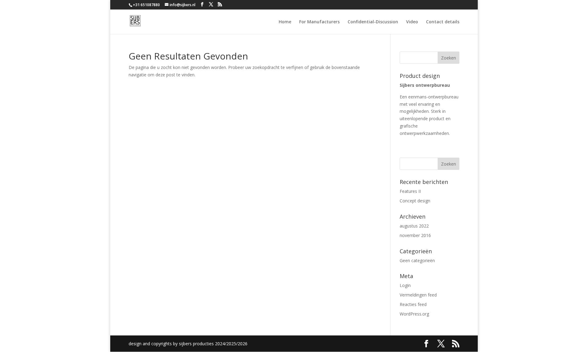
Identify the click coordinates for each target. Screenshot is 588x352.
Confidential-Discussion (373, 22)
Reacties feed (413, 304)
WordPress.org (414, 314)
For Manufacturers (319, 22)
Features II (410, 191)
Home (285, 22)
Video (412, 22)
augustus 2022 (414, 226)
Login (405, 285)
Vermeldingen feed (418, 295)
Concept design (415, 201)
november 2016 (415, 235)
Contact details (442, 22)
